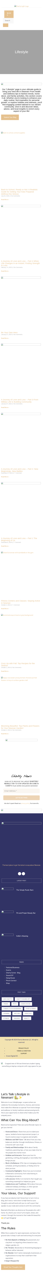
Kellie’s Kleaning (22, 936)
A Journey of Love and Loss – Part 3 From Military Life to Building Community (19, 401)
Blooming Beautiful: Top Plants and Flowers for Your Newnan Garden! (20, 727)
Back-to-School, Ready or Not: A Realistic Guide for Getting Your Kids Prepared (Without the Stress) (19, 192)
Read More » (5, 199)
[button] (39, 25)
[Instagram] (23, 873)
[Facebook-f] (19, 873)
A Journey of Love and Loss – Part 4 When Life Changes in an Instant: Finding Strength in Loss (20, 263)
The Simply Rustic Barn (24, 890)
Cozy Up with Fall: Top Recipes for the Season (18, 664)
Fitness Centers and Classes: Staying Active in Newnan (20, 602)
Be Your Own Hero (9, 332)
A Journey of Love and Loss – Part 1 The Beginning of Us (19, 539)
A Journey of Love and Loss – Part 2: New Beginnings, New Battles (19, 470)
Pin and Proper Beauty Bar (26, 913)
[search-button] (5, 25)
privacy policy (25, 803)
